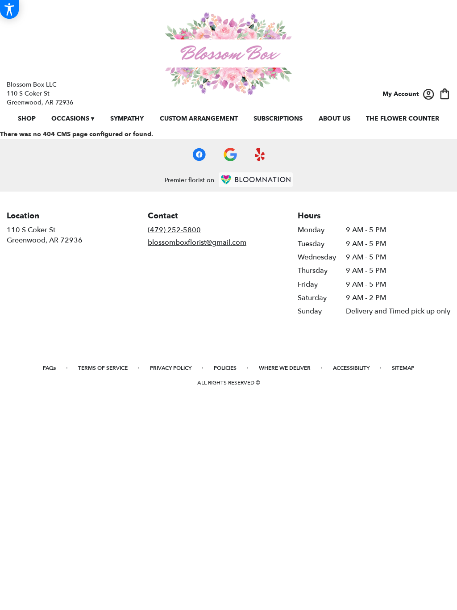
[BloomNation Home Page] (256, 179)
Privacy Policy (170, 368)
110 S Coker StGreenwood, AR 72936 (45, 235)
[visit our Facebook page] (199, 154)
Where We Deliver (285, 368)
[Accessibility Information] (9, 9)
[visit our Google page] (230, 154)
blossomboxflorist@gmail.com (197, 242)
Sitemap (403, 368)
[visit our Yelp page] (260, 154)
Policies (225, 368)
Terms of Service (103, 368)
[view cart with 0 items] (444, 93)
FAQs (49, 368)
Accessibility (351, 368)
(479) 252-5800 (174, 230)
